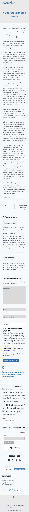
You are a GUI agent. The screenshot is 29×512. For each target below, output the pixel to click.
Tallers (4, 408)
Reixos (5, 204)
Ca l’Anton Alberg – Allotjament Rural (22, 206)
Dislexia (4, 389)
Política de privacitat (11, 505)
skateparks (17, 405)
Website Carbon (19, 469)
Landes (9, 398)
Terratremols (20, 408)
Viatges (17, 411)
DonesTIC (21, 389)
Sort (23, 405)
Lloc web (6, 324)
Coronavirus (10, 386)
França (18, 395)
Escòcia (4, 392)
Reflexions (7, 197)
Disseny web (10, 389)
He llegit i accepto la (13, 354)
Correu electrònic (9, 317)
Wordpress (5, 414)
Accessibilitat (5, 386)
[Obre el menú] (25, 3)
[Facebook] (20, 460)
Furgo (23, 395)
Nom (5, 310)
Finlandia (5, 395)
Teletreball (11, 408)
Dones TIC (16, 389)
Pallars (5, 401)
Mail (5, 435)
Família (18, 392)
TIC (3, 411)
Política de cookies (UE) (14, 510)
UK (7, 411)
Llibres (15, 398)
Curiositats (18, 387)
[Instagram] (9, 460)
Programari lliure (15, 401)
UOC (11, 411)
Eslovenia (11, 392)
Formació (12, 395)
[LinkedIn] (13, 460)
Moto (23, 398)
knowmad (4, 398)
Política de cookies (14, 508)
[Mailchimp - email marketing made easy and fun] (12, 448)
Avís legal (21, 505)
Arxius (4, 418)
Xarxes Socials (13, 414)
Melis (19, 398)
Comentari (7, 288)
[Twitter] (16, 460)
